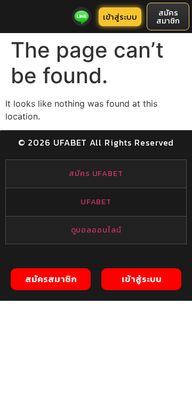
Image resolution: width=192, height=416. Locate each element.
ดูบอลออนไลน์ (96, 230)
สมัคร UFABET (96, 173)
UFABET (96, 201)
